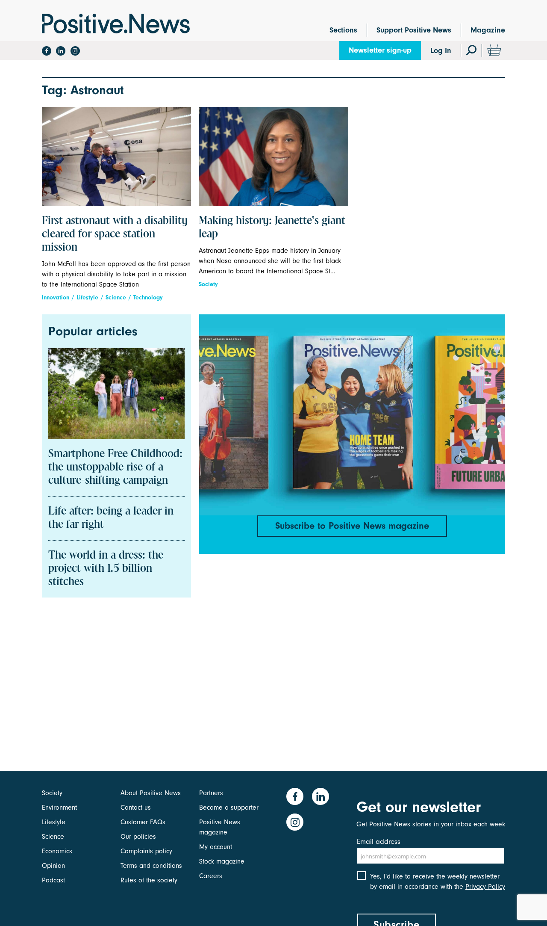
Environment (59, 807)
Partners (211, 793)
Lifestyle (87, 297)
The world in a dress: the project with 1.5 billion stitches (105, 568)
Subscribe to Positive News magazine (352, 525)
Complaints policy (146, 851)
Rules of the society (149, 880)
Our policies (138, 836)
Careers (210, 876)
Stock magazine (221, 861)
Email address (378, 841)
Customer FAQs (143, 822)
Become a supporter (229, 807)
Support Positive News (413, 30)
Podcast (53, 880)
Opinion (53, 866)
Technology (148, 297)
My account (215, 847)
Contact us (136, 807)
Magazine (488, 30)
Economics (57, 851)
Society (208, 284)
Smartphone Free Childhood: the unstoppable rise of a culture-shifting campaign (115, 467)
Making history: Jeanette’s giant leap (272, 228)
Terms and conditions (151, 866)
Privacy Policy (485, 886)
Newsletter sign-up (380, 50)
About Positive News (151, 793)
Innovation (55, 297)
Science (116, 297)
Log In (440, 50)
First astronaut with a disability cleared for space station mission (115, 234)
